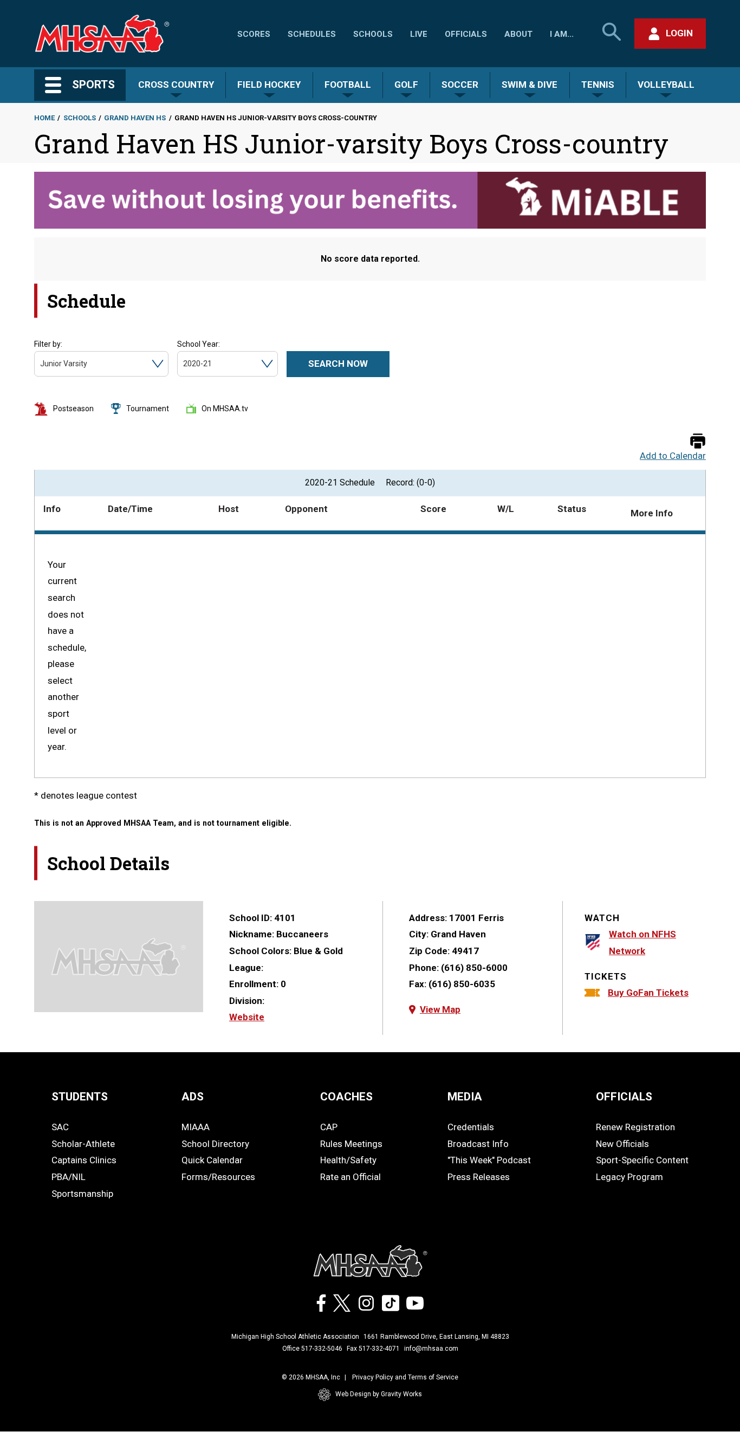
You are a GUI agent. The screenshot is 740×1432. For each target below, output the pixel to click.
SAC (60, 1127)
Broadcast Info (478, 1143)
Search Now (338, 363)
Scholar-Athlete (83, 1143)
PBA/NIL (68, 1176)
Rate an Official (350, 1176)
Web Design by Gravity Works (378, 1394)
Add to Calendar (673, 456)
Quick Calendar (212, 1160)
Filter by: (48, 344)
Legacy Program (629, 1176)
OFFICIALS (624, 1096)
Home (44, 118)
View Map (440, 1009)
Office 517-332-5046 (312, 1348)
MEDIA (464, 1096)
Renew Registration (635, 1127)
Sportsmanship (82, 1193)
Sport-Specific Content (642, 1160)
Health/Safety (348, 1160)
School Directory (215, 1143)
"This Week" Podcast (489, 1160)
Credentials (470, 1127)
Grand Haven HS (135, 118)
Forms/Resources (218, 1176)
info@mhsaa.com (431, 1348)
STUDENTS (79, 1096)
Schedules (312, 34)
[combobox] (41, 364)
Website (246, 1017)
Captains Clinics (83, 1160)
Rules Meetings (351, 1143)
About (518, 34)
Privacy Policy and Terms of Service (405, 1377)
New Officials (622, 1143)
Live (418, 34)
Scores (253, 34)
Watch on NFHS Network (642, 942)
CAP (328, 1127)
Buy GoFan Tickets (648, 992)
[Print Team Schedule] (698, 442)
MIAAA (195, 1127)
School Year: (198, 344)
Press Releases (478, 1176)
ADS (192, 1096)
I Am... (562, 34)
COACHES (346, 1096)
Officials (466, 34)
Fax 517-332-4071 (373, 1348)
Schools (373, 34)
